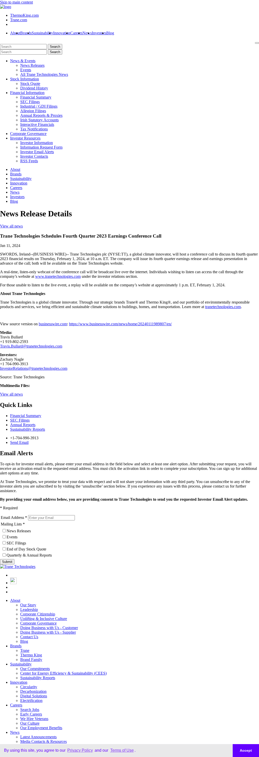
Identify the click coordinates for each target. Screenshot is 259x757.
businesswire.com (53, 324)
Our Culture (29, 723)
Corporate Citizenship (37, 614)
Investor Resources (25, 138)
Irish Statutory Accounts (39, 120)
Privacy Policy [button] (80, 750)
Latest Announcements (38, 737)
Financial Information (27, 92)
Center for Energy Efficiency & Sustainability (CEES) (63, 673)
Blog (110, 33)
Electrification (31, 700)
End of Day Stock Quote (26, 549)
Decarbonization (33, 691)
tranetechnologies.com (223, 307)
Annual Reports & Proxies (41, 115)
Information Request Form (41, 147)
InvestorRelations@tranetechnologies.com (33, 368)
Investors (99, 33)
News (87, 33)
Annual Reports (22, 425)
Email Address (12, 517)
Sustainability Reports (27, 429)
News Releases (32, 65)
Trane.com (18, 20)
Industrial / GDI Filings (38, 106)
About (15, 33)
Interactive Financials (37, 124)
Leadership (29, 609)
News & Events (22, 61)
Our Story (28, 605)
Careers (76, 33)
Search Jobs (29, 709)
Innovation (61, 33)
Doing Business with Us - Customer (49, 628)
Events (25, 70)
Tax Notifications (34, 129)
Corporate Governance (28, 133)
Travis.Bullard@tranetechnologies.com (31, 346)
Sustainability (42, 33)
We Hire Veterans (34, 719)
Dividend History (34, 88)
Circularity (28, 687)
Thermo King (31, 655)
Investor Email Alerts (37, 152)
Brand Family (31, 659)
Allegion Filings (33, 111)
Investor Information (36, 143)
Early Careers (31, 714)
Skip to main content (16, 2)
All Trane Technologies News (44, 74)
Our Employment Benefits (41, 728)
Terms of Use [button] (122, 750)
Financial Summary (35, 97)
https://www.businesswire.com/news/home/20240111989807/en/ (120, 324)
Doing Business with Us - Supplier (48, 632)
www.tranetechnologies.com (58, 276)
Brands (26, 33)
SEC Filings (30, 102)
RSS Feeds (29, 161)
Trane (24, 650)
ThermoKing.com (24, 15)
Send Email (19, 442)
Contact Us (29, 637)
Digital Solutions (33, 696)
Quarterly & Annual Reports (29, 555)
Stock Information (24, 79)
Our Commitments (35, 669)
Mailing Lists (11, 524)
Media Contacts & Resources (43, 741)
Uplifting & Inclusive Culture (43, 618)
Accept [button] (246, 750)
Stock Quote (30, 83)
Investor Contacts (34, 156)
